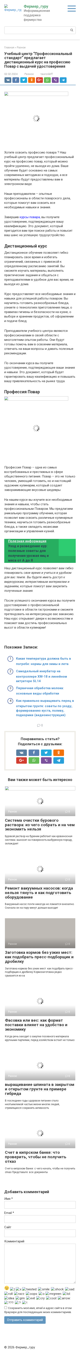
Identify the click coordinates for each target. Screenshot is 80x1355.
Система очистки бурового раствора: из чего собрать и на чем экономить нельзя (40, 825)
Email (9, 1213)
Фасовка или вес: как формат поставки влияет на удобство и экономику (36, 1025)
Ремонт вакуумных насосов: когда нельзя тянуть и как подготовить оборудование (39, 893)
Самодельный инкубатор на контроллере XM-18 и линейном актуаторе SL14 (41, 676)
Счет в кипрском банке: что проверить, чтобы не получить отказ (35, 1157)
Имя (8, 1199)
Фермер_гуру (36, 6)
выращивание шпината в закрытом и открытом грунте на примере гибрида (39, 1089)
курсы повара (30, 217)
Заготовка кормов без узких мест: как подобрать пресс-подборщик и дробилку (39, 957)
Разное (29, 74)
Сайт (7, 1227)
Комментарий (14, 1241)
